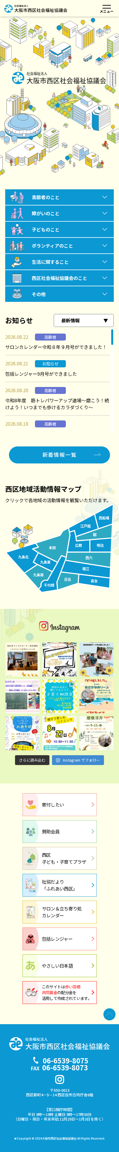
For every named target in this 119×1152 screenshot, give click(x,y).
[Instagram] (59, 1079)
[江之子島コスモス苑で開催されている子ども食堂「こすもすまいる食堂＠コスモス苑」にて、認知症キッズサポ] (22, 659)
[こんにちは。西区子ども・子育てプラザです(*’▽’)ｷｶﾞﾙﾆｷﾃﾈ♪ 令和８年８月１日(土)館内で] (22, 733)
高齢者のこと (46, 197)
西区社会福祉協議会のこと (59, 277)
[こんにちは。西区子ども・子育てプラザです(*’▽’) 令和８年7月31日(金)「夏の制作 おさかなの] (96, 696)
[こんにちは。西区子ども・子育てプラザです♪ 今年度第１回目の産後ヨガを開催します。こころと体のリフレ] (96, 733)
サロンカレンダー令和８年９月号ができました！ (56, 346)
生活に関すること (50, 261)
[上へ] (109, 1014)
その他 (39, 294)
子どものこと (46, 229)
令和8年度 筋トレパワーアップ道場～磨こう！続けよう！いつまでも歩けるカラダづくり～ (57, 404)
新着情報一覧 (59, 454)
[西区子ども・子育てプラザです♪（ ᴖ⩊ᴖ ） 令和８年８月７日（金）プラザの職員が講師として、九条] (22, 696)
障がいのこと (46, 213)
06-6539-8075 (65, 1060)
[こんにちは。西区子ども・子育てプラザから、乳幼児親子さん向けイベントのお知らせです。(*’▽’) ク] (59, 733)
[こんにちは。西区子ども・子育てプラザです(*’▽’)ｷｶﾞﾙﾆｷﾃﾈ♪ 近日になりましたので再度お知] (59, 696)
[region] (59, 380)
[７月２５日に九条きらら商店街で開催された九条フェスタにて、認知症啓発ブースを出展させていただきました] (96, 659)
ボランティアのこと (52, 245)
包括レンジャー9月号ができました (41, 373)
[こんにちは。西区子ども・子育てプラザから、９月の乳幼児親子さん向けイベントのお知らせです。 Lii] (59, 659)
